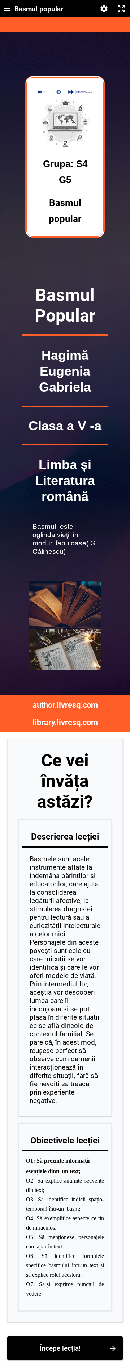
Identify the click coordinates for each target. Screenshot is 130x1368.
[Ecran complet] (121, 8)
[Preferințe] (104, 8)
